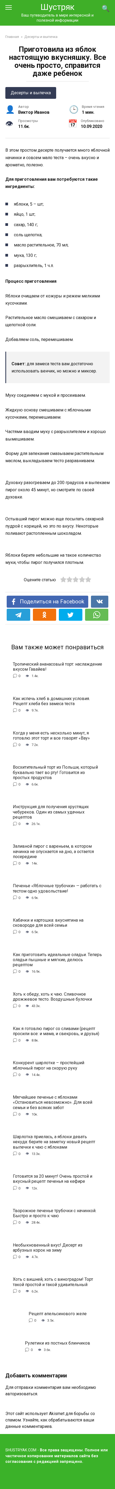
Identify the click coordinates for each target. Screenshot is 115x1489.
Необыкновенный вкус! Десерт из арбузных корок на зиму (47, 1247)
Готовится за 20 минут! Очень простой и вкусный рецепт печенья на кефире (52, 1179)
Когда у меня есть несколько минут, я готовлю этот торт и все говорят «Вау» (51, 735)
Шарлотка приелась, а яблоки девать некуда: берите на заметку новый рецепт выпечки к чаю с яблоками (54, 1141)
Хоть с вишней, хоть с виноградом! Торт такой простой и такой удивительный (53, 1282)
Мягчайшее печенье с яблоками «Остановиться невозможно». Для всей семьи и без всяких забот (52, 1102)
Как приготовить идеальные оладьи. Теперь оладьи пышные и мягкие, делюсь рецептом (57, 959)
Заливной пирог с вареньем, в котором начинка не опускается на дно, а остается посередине (53, 851)
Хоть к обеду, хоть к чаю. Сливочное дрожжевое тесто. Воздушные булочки (52, 996)
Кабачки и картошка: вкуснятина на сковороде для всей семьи (48, 923)
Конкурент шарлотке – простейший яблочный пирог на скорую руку (48, 1065)
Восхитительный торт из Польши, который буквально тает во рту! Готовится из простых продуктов (55, 772)
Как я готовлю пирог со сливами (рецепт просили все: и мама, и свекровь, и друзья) (56, 1031)
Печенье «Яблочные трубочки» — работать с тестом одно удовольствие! (57, 888)
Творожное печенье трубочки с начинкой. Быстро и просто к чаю (54, 1213)
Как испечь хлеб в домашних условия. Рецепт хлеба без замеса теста (51, 701)
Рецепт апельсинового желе (58, 1313)
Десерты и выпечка (31, 92)
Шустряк (57, 7)
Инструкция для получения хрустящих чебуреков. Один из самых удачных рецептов (51, 811)
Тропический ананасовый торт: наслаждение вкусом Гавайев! (57, 667)
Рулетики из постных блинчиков (57, 1342)
